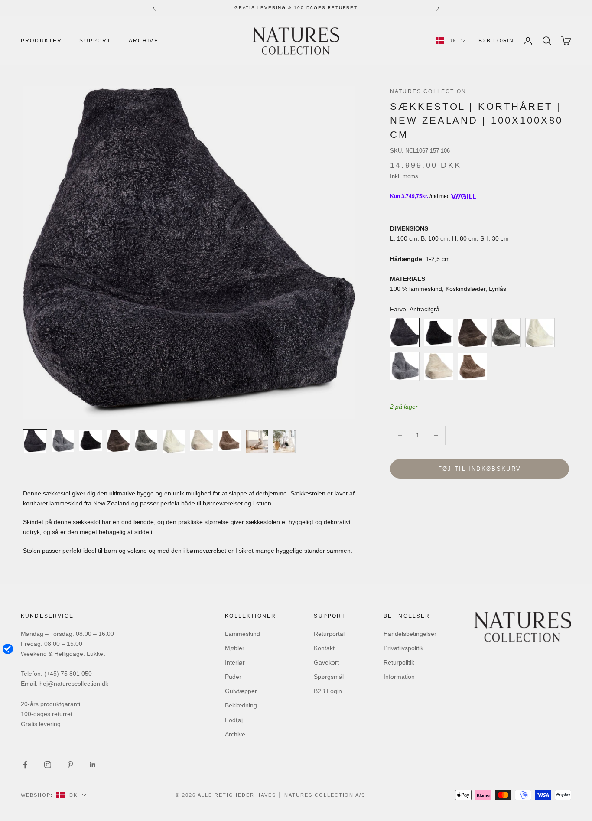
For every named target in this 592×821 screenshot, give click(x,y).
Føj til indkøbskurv (479, 469)
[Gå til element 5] (146, 440)
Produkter (41, 41)
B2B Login (496, 41)
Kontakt (324, 648)
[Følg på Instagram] (47, 764)
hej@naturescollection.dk (73, 683)
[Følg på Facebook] (25, 764)
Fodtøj (234, 720)
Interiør (235, 662)
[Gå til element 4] (118, 441)
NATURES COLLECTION (428, 91)
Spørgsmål (329, 676)
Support (95, 41)
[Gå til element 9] (257, 441)
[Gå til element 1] (35, 441)
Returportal (329, 633)
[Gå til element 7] (201, 440)
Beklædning (241, 705)
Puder (233, 676)
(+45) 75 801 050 (68, 673)
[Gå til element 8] (229, 440)
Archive (144, 41)
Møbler (234, 648)
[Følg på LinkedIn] (92, 764)
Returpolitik (399, 662)
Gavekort (326, 662)
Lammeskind (242, 633)
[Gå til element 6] (174, 441)
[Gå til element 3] (90, 440)
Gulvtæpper (241, 690)
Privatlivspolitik (403, 648)
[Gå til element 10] (285, 441)
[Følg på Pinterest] (70, 764)
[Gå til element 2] (63, 441)
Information (399, 676)
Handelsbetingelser (410, 633)
